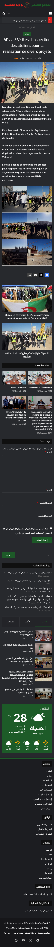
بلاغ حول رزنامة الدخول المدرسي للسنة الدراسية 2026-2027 (19, 659)
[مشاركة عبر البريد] (35, 275)
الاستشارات (47, 785)
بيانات (49, 776)
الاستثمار (48, 873)
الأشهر (27, 621)
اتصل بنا (7, 933)
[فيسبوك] (47, 275)
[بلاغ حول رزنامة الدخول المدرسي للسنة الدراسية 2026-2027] (43, 662)
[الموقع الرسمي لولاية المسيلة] (27, 5)
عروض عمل (46, 808)
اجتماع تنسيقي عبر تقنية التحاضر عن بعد (29, 20)
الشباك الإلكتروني (44, 834)
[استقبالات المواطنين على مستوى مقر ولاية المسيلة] (43, 693)
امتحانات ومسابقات (43, 804)
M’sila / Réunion (18, 387)
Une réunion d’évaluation (40, 387)
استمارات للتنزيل (44, 824)
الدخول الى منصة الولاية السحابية (38, 910)
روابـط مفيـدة (44, 933)
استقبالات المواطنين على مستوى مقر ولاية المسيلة (27, 607)
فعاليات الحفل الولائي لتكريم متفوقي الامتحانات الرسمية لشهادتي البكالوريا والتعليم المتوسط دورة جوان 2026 (28, 599)
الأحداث (48, 854)
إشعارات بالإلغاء (45, 794)
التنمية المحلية (45, 859)
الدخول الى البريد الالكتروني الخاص (37, 894)
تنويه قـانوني (18, 933)
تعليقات (10, 621)
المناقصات (47, 780)
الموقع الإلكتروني (45, 516)
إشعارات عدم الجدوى (42, 799)
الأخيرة (43, 621)
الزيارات (48, 864)
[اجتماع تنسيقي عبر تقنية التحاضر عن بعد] (43, 649)
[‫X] (41, 275)
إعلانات (49, 771)
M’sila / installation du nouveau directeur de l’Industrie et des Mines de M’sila (15, 416)
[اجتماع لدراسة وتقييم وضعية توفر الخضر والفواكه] (43, 635)
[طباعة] (29, 275)
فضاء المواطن (45, 878)
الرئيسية (29, 27)
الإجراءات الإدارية (44, 829)
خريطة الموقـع (31, 933)
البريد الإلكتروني (44, 503)
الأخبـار (49, 850)
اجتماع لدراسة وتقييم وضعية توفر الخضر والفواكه (28, 572)
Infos (21, 27)
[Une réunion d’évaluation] (40, 378)
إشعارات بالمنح (45, 790)
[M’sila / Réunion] (14, 378)
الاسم (49, 490)
